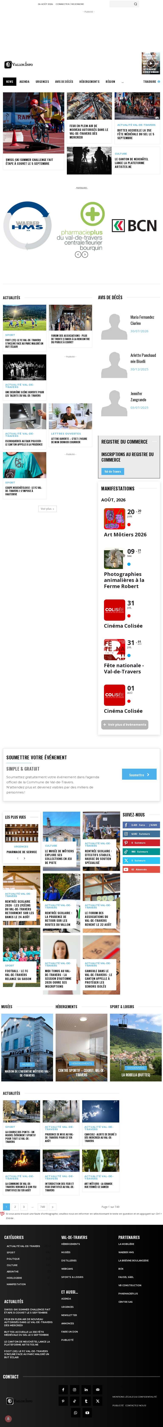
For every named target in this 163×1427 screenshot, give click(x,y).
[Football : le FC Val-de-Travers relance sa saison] (21, 957)
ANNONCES (67, 1323)
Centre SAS (125, 1302)
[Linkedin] (86, 1389)
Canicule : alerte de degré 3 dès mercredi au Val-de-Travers (100, 1137)
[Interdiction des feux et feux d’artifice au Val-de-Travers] (61, 1161)
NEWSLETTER (69, 1315)
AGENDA (66, 1298)
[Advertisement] (100, 43)
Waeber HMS (126, 1252)
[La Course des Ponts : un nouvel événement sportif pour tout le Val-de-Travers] (21, 1111)
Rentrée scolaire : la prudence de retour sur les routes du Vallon (58, 919)
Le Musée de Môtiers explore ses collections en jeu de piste (59, 857)
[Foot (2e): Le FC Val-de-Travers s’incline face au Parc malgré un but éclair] (24, 318)
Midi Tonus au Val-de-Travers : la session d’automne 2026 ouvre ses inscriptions (58, 978)
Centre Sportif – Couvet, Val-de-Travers (81, 1072)
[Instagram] (74, 1389)
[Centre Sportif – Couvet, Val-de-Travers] (81, 1047)
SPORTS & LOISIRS (72, 1277)
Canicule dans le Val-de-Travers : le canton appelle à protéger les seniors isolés (98, 978)
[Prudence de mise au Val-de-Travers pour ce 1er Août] (61, 1111)
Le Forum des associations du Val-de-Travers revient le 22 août (98, 919)
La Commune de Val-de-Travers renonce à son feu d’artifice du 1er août (20, 1187)
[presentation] (78, 257)
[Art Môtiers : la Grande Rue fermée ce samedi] (100, 1161)
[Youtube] (87, 1412)
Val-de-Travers (113, 471)
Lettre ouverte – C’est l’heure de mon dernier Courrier (69, 440)
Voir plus (46, 509)
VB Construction (129, 1285)
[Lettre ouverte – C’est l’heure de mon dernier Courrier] (70, 416)
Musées (27, 1064)
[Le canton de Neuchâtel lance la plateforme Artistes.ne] (89, 160)
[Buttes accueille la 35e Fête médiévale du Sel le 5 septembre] (137, 105)
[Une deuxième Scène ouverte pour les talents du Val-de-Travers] (24, 367)
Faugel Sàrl (126, 1277)
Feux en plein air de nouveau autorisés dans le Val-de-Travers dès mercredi (89, 131)
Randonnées (135, 1067)
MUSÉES (65, 1252)
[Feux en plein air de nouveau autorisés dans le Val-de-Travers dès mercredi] (89, 105)
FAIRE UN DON (69, 1331)
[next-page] (24, 858)
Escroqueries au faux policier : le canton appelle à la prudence (23, 442)
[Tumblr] (86, 1401)
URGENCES (67, 1307)
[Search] (135, 4)
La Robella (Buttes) (136, 1074)
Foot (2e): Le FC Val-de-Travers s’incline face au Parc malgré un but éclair (24, 343)
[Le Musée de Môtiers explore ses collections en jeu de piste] (61, 841)
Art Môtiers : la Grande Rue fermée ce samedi (98, 1185)
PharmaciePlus (128, 1293)
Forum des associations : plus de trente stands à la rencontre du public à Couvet (70, 339)
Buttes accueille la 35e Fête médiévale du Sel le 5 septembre (135, 134)
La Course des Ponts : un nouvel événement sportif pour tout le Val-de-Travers (20, 1137)
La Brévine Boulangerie (133, 1260)
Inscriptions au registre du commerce (127, 457)
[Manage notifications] (8, 1418)
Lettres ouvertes (66, 434)
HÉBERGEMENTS (70, 1244)
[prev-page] (17, 858)
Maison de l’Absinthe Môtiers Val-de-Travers (27, 1073)
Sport (10, 335)
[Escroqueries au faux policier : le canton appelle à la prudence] (24, 416)
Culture (121, 154)
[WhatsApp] (75, 1412)
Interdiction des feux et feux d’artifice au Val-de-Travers (59, 1187)
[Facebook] (63, 1389)
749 (42, 1207)
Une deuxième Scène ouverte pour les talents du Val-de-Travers (24, 393)
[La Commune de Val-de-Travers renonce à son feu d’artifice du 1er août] (21, 1161)
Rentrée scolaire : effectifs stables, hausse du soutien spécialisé (98, 857)
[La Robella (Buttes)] (136, 1047)
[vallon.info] (19, 64)
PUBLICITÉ (67, 1340)
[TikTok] (74, 1401)
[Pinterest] (63, 1401)
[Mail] (97, 1389)
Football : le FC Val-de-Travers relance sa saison (18, 975)
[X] (97, 1401)
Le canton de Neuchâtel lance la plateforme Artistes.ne (131, 163)
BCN (120, 1269)
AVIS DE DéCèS (110, 297)
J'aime (153, 824)
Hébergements (82, 1063)
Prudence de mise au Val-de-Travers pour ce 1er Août (59, 1137)
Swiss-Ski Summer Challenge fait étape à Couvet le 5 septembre (29, 161)
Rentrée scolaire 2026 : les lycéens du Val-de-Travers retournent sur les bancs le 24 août (19, 909)
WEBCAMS (67, 1269)
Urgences (21, 847)
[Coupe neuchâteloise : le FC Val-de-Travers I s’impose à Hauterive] (24, 465)
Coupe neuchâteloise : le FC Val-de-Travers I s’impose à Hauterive (23, 491)
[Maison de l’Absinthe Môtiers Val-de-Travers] (27, 1047)
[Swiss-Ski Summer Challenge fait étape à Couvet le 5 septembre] (33, 123)
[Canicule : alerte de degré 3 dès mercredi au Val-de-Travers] (100, 1111)
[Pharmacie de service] (21, 833)
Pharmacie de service (22, 852)
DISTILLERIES (69, 1260)
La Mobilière (126, 1244)
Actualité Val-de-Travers (136, 125)
